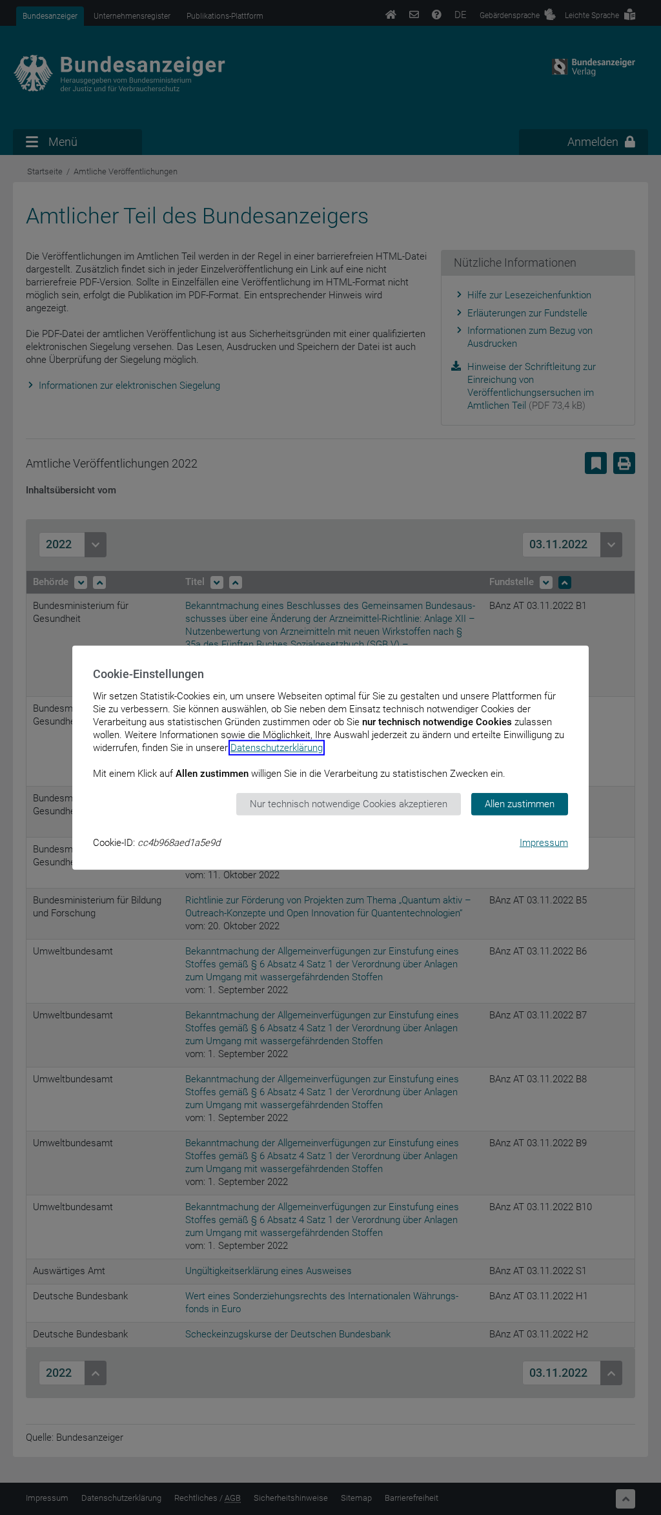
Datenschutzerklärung (276, 748)
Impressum (544, 842)
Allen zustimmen (519, 804)
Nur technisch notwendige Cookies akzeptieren (348, 804)
